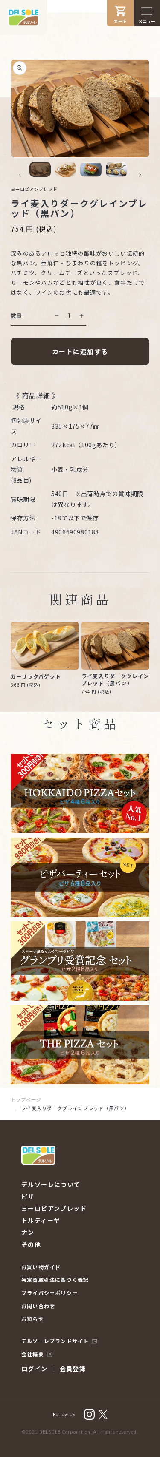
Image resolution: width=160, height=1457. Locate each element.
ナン (28, 1232)
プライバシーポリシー (49, 1292)
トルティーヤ (40, 1220)
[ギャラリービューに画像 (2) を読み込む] (65, 169)
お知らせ (32, 1318)
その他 (31, 1244)
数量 (16, 316)
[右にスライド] (140, 174)
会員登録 (73, 1368)
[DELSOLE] (23, 17)
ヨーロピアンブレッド (54, 1208)
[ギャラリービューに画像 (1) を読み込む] (40, 169)
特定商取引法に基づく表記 (55, 1279)
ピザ (28, 1196)
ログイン (34, 1368)
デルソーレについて (51, 1184)
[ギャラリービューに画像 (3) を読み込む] (91, 169)
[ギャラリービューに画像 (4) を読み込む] (116, 169)
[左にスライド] (20, 174)
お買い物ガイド (41, 1267)
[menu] (147, 11)
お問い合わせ (38, 1306)
